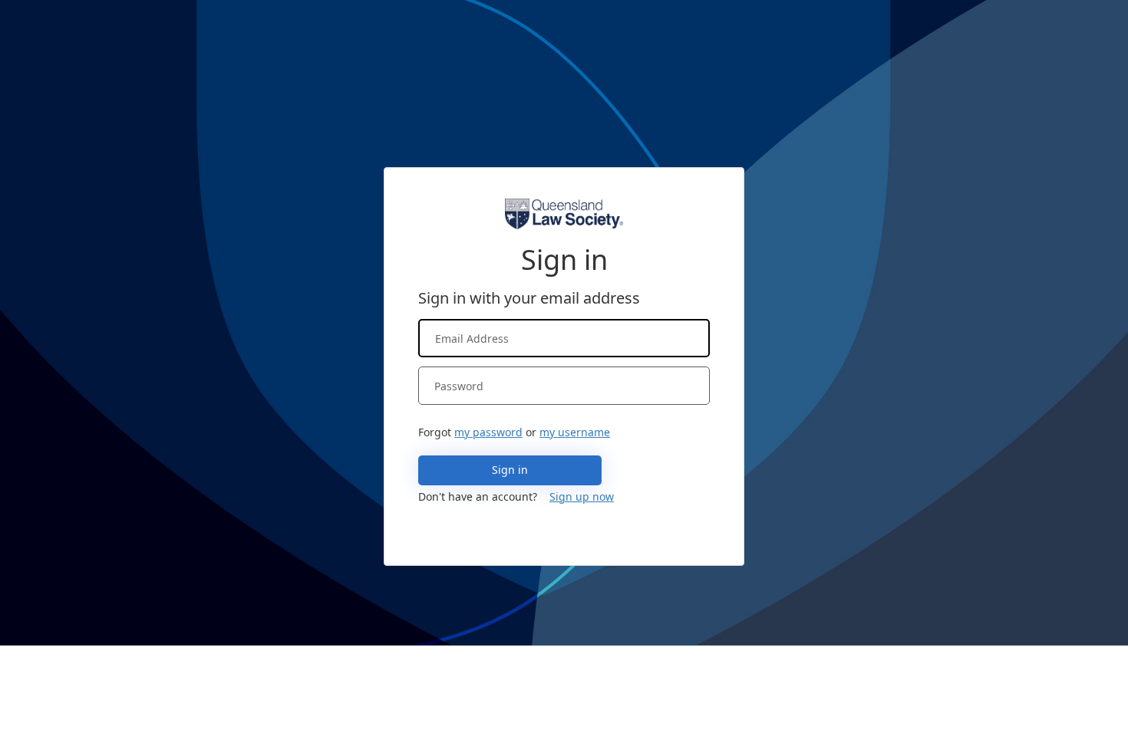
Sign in (510, 469)
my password (488, 432)
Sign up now (581, 496)
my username (574, 432)
